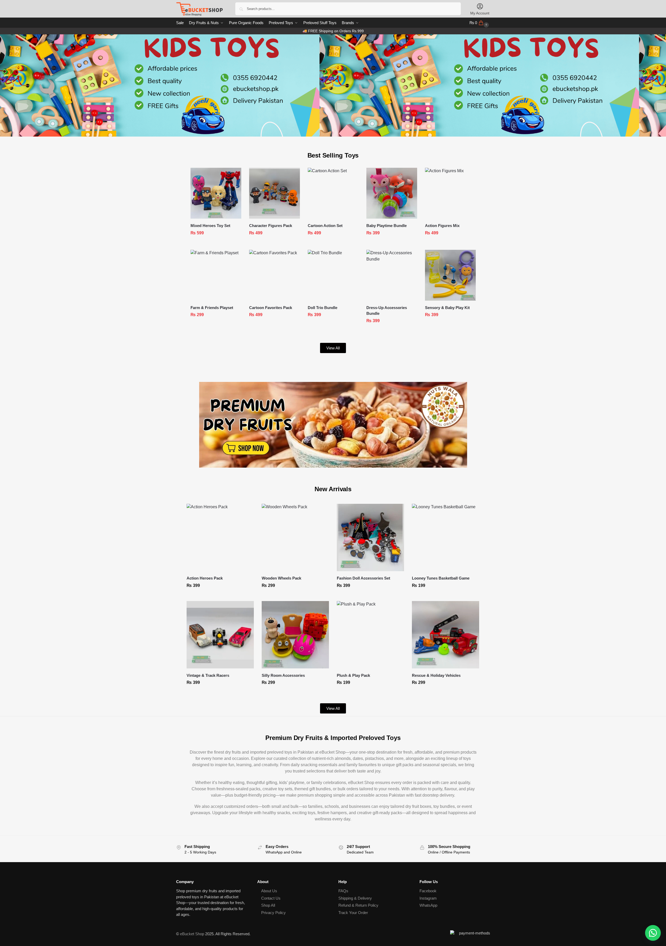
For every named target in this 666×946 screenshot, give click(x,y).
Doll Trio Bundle (322, 307)
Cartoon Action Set (325, 225)
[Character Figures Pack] (274, 193)
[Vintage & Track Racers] (220, 634)
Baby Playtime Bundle (386, 225)
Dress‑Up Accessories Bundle (386, 310)
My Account (479, 13)
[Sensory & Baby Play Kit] (450, 275)
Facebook (427, 891)
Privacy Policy (273, 912)
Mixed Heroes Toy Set (210, 225)
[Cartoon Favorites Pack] (274, 275)
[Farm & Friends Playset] (216, 275)
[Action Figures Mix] (450, 193)
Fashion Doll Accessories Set (363, 578)
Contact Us (271, 898)
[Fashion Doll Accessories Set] (370, 537)
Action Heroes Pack (205, 578)
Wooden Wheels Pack (281, 578)
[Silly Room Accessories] (295, 634)
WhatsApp (428, 905)
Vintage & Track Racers (208, 675)
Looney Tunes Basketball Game (440, 578)
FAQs (343, 891)
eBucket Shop (192, 934)
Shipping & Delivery (355, 898)
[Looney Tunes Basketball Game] (445, 537)
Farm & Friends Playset (212, 307)
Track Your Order (353, 912)
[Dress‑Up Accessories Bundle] (391, 275)
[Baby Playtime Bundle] (391, 193)
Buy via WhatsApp (218, 244)
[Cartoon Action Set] (333, 193)
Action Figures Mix (442, 225)
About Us (269, 891)
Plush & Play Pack (353, 675)
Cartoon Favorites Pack (270, 307)
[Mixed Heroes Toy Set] (216, 193)
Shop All (268, 905)
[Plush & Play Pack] (370, 634)
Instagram (428, 898)
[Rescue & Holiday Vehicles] (445, 634)
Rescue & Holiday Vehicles (436, 675)
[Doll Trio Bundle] (333, 275)
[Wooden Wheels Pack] (295, 537)
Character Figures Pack (270, 225)
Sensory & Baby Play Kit (447, 307)
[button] (479, 23)
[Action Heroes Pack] (220, 537)
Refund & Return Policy (358, 905)
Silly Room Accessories (283, 675)
